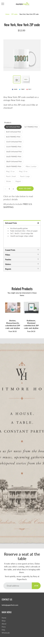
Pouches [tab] (8, 259)
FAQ (3, 630)
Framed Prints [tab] (10, 250)
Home (7, 14)
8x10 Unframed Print (13, 132)
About (4, 624)
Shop (3, 621)
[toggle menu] (3, 4)
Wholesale (6, 633)
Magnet (18, 181)
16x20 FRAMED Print (13, 157)
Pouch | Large (25, 176)
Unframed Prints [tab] (11, 223)
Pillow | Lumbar (31, 166)
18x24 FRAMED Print (13, 166)
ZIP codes (14, 14)
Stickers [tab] (8, 264)
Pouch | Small (11, 176)
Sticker (8, 181)
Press (4, 627)
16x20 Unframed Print (14, 152)
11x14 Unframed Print (14, 142)
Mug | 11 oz (10, 171)
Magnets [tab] (8, 269)
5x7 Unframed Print (13, 127)
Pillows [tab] (7, 254)
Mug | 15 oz (23, 171)
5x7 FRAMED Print (31, 127)
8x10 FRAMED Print (13, 137)
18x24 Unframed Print (14, 161)
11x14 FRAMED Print (13, 147)
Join (36, 586)
